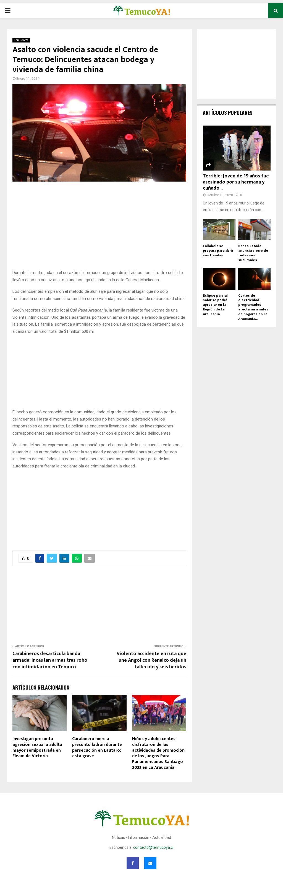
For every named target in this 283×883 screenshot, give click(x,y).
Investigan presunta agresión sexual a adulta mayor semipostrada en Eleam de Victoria (37, 747)
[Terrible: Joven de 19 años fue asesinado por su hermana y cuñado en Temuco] (237, 148)
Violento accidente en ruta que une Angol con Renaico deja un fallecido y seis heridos (151, 660)
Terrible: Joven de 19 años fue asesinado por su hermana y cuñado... (236, 182)
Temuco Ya (21, 40)
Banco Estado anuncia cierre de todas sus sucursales (253, 253)
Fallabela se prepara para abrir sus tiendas (218, 250)
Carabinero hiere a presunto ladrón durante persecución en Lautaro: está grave (97, 747)
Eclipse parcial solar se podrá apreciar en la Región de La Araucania (215, 304)
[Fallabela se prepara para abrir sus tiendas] (219, 229)
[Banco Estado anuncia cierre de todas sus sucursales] (254, 229)
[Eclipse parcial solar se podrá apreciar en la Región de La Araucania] (219, 279)
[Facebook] (133, 863)
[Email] (150, 863)
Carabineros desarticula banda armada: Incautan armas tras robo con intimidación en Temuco (49, 660)
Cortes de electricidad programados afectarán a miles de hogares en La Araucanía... (253, 307)
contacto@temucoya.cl (153, 847)
